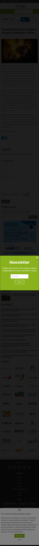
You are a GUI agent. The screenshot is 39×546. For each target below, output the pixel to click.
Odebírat (19, 282)
